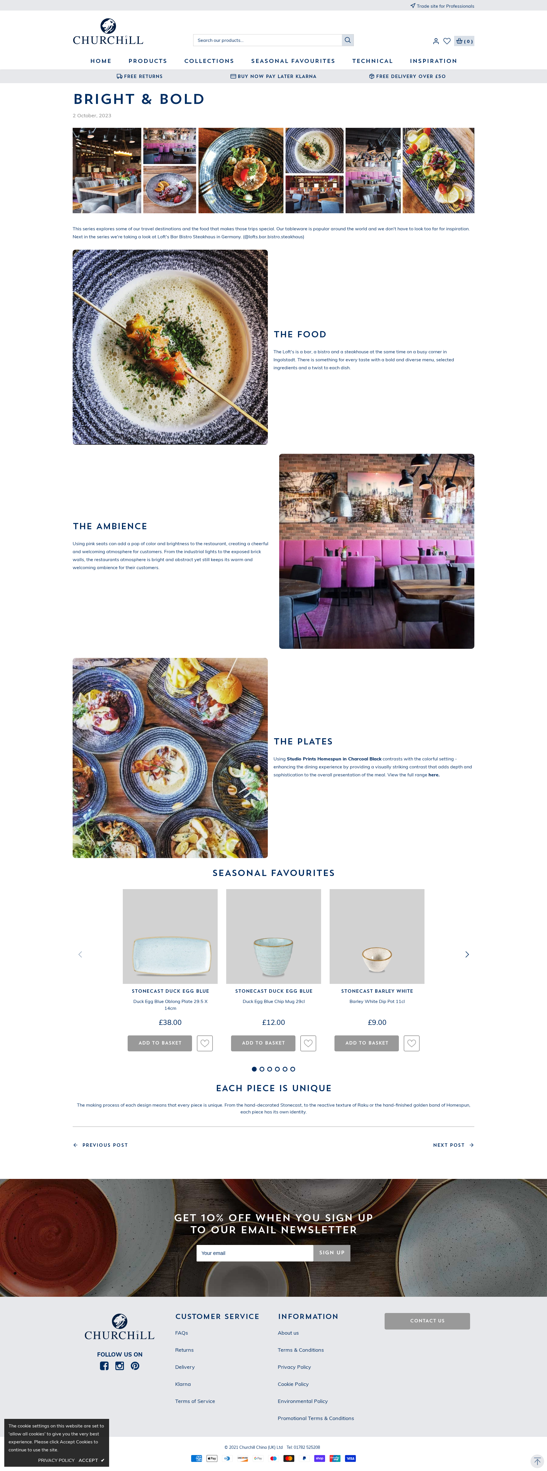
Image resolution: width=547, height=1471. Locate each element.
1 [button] (254, 1069)
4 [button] (277, 1069)
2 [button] (262, 1069)
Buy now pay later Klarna (277, 77)
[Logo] (133, 32)
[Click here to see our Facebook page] (104, 1365)
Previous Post (105, 1145)
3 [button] (269, 1069)
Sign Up (332, 1253)
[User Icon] (436, 42)
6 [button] (292, 1069)
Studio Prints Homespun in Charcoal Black (334, 759)
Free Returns (143, 77)
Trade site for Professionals (445, 6)
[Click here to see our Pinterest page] (135, 1365)
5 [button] (285, 1069)
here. (434, 774)
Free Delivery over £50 (411, 77)
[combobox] (267, 40)
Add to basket (159, 1043)
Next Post (449, 1145)
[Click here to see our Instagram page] (119, 1365)
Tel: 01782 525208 (303, 1447)
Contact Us (427, 1321)
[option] (140, 76)
